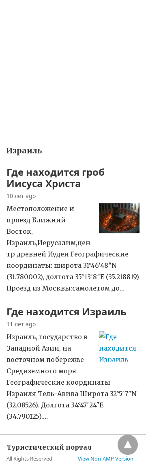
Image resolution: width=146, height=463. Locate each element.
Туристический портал (42, 11)
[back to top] (128, 445)
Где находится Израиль (66, 311)
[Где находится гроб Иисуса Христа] (119, 231)
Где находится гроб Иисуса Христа (55, 177)
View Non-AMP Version (105, 458)
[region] (73, 81)
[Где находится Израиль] (119, 359)
